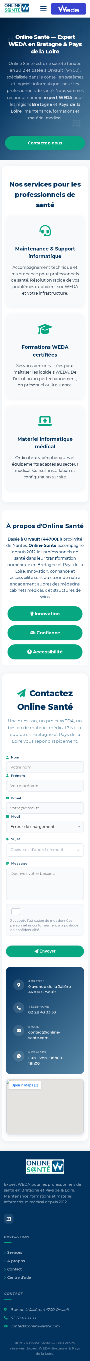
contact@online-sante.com (35, 1326)
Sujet (15, 839)
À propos (16, 1261)
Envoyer (47, 951)
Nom (14, 757)
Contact (14, 1269)
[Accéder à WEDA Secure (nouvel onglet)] (68, 9)
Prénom (17, 776)
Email (15, 798)
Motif (15, 816)
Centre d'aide (19, 1277)
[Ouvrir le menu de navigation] (43, 9)
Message (19, 863)
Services (14, 1252)
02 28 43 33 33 (42, 1012)
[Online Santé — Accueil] (20, 9)
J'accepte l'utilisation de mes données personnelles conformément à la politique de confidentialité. (44, 925)
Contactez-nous (45, 143)
